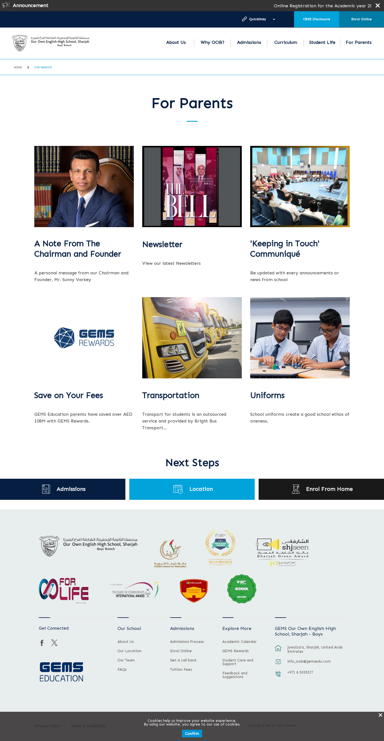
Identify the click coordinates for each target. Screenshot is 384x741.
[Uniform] (300, 337)
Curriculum (285, 42)
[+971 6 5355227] (278, 676)
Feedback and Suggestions (234, 675)
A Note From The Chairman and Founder (77, 249)
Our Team (126, 660)
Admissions (249, 42)
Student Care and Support (237, 662)
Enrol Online (361, 19)
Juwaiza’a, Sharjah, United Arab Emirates (315, 649)
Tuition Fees (181, 670)
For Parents (359, 42)
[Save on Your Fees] (84, 337)
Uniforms (267, 395)
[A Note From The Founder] (84, 186)
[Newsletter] (192, 186)
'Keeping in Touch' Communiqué (285, 249)
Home (18, 67)
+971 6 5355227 (300, 672)
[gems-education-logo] (61, 672)
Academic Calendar (239, 642)
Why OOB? (212, 42)
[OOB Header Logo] (50, 43)
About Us (176, 42)
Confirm (192, 733)
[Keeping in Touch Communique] (300, 186)
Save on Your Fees (68, 395)
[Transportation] (192, 337)
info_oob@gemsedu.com (309, 661)
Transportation (170, 395)
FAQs (122, 670)
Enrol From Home (329, 489)
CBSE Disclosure (316, 19)
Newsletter (162, 244)
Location (201, 489)
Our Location (129, 651)
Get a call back (183, 660)
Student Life (322, 42)
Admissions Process (187, 642)
